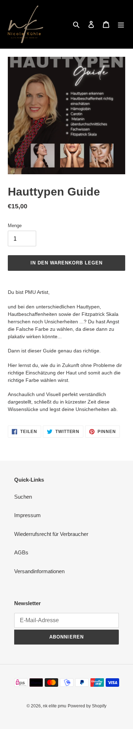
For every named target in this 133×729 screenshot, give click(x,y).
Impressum (27, 515)
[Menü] (120, 24)
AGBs (21, 552)
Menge (15, 225)
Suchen (23, 497)
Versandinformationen (39, 571)
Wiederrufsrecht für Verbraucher (51, 534)
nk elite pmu (54, 705)
